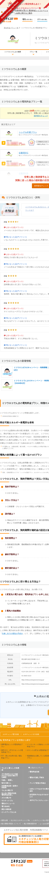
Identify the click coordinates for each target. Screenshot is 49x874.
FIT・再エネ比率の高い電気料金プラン (11, 757)
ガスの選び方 (6, 798)
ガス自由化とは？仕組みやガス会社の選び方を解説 (10, 775)
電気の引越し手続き (37, 777)
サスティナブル (7, 801)
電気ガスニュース (8, 803)
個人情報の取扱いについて (11, 824)
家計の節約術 (6, 809)
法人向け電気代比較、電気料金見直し (10, 794)
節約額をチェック (41, 116)
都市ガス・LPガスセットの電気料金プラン (12, 751)
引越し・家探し (7, 780)
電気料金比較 (34, 772)
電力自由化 (6, 806)
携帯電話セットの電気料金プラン (11, 745)
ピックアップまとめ (9, 812)
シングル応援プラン (28, 132)
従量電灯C (23, 153)
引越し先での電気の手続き (12, 633)
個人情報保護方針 (30, 824)
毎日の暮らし (6, 783)
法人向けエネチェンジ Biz (20, 820)
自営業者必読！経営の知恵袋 (10, 786)
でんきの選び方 (7, 790)
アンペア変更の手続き (38, 783)
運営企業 (4, 820)
